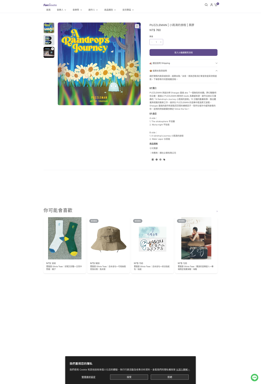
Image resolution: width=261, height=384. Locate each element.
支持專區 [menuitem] (126, 9)
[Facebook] (152, 159)
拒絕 (169, 377)
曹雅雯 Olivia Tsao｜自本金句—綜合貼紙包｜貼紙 (152, 267)
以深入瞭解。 (183, 369)
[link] (216, 211)
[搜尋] (206, 4)
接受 (129, 377)
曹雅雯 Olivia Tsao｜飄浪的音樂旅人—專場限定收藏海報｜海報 (195, 267)
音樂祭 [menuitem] (76, 9)
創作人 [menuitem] (91, 9)
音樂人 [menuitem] (60, 9)
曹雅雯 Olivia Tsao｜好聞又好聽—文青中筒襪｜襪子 (64, 267)
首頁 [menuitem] (48, 9)
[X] (156, 159)
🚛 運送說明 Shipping (160, 63)
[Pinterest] (160, 159)
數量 (151, 36)
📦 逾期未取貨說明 (158, 70)
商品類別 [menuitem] (108, 9)
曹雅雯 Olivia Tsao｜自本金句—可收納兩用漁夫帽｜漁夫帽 (108, 267)
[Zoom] (137, 26)
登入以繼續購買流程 (183, 52)
